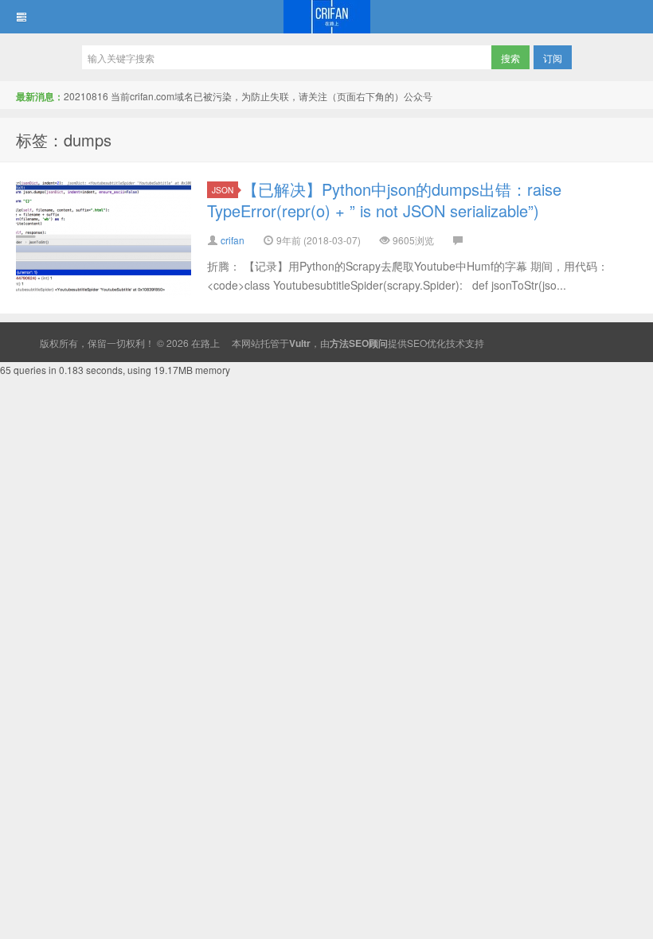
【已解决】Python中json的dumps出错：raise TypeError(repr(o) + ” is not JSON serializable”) (384, 199)
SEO (417, 342)
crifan (232, 240)
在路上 (326, 16)
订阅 (552, 57)
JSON (222, 190)
